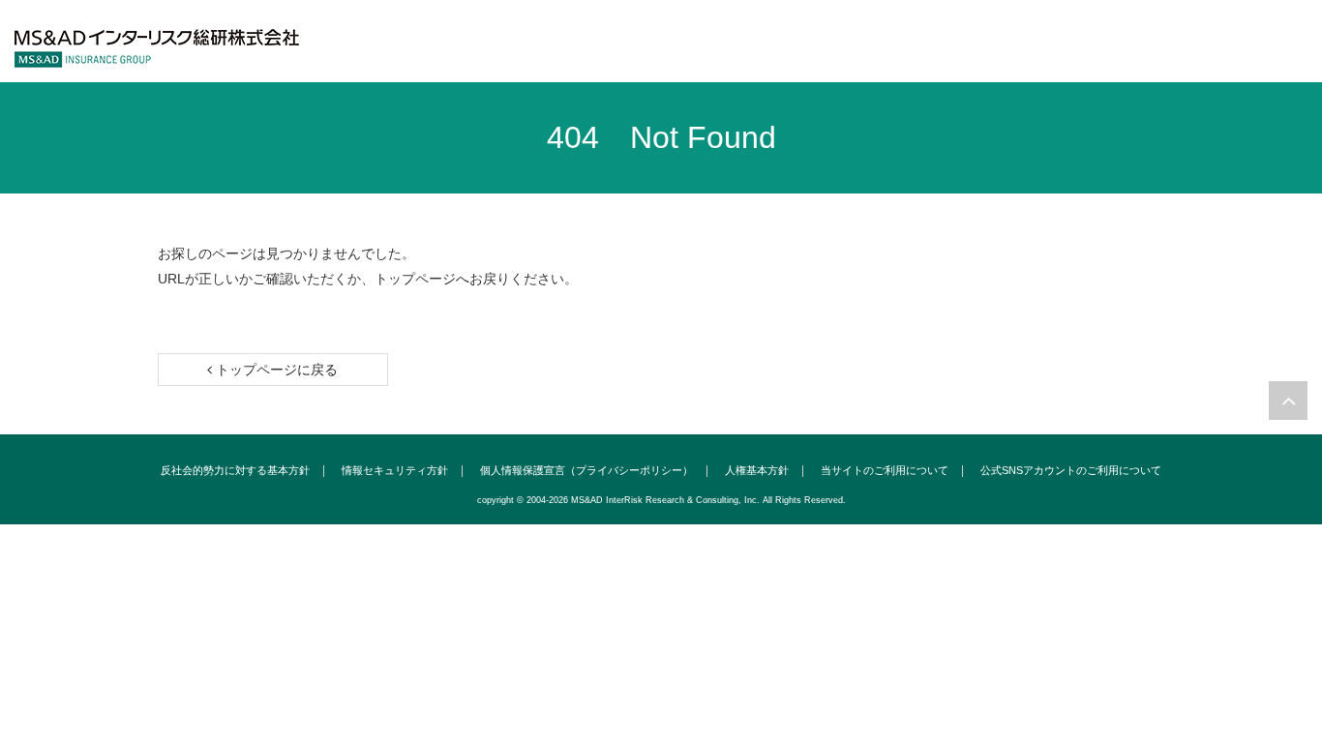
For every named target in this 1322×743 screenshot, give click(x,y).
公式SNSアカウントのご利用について (1070, 470)
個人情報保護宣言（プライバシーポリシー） (586, 470)
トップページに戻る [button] (275, 369)
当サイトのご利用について (884, 470)
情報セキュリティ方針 (395, 470)
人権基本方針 (757, 470)
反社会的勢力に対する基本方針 (235, 470)
